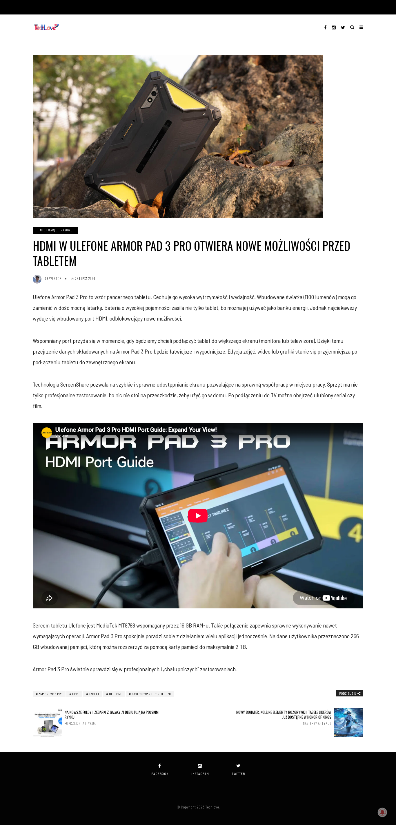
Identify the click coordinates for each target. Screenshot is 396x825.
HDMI (75, 694)
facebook (159, 773)
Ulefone (115, 694)
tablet (94, 694)
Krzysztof (52, 278)
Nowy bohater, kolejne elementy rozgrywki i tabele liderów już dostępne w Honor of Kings (283, 717)
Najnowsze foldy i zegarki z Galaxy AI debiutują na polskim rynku (112, 717)
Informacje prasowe (55, 230)
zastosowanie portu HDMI (151, 694)
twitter (238, 773)
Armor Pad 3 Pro (51, 694)
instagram (200, 773)
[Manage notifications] (382, 812)
